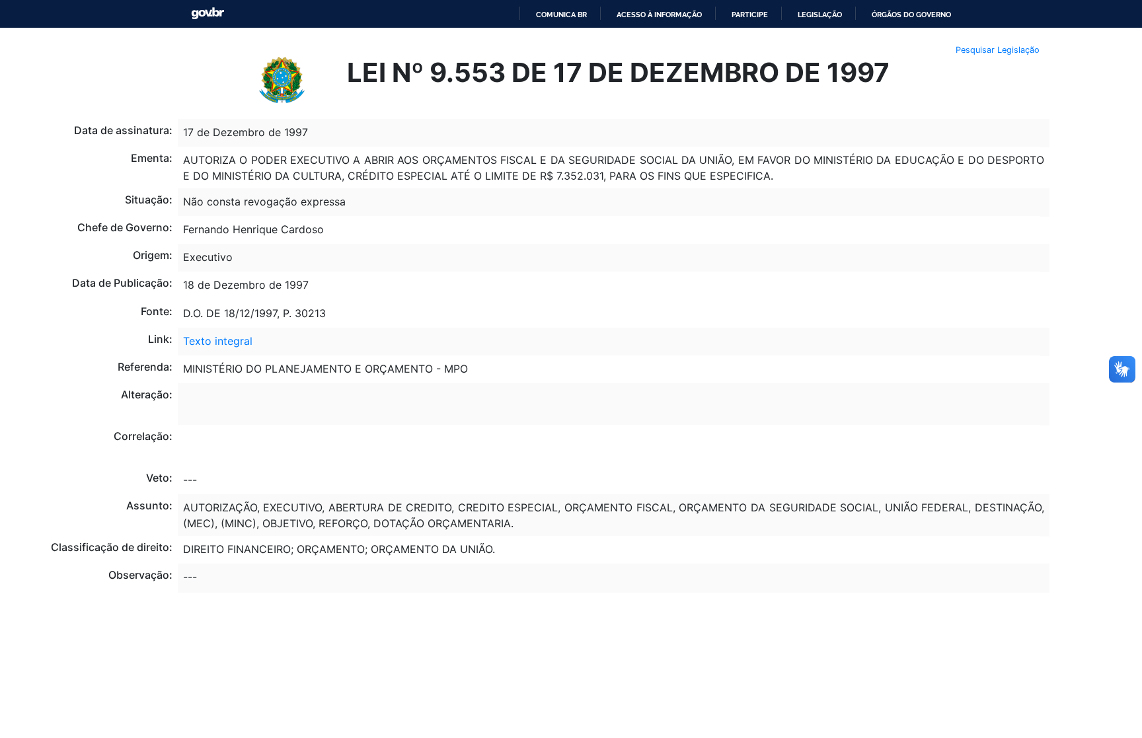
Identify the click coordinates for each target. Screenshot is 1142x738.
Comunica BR (561, 14)
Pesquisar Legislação (998, 50)
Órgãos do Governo (911, 14)
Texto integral (217, 341)
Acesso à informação (659, 14)
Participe (750, 14)
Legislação (820, 14)
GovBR (207, 13)
